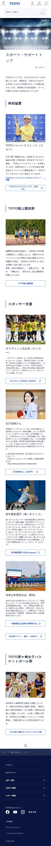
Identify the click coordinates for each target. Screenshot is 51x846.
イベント (9, 765)
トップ (4, 752)
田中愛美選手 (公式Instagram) (23, 553)
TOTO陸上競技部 (25, 283)
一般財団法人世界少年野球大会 (23, 624)
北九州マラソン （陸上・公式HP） (23, 636)
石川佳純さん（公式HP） (23, 472)
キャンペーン (11, 772)
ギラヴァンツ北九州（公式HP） (23, 381)
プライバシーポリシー (13, 827)
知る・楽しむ (15, 752)
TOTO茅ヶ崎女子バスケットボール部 (25, 732)
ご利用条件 (9, 821)
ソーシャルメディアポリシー (15, 833)
